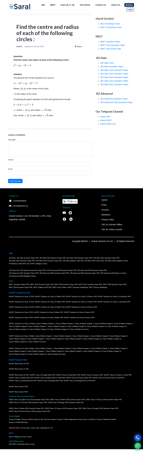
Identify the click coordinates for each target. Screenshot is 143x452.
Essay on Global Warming (18, 422)
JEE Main (12, 258)
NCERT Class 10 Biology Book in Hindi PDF (79, 381)
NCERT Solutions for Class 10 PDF (21, 307)
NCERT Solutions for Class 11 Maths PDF (50, 302)
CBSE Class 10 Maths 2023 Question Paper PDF (26, 408)
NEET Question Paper (110, 42)
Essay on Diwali (27, 419)
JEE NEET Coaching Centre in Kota (22, 444)
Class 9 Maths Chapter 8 (55, 339)
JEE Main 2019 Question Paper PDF (49, 261)
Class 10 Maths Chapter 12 (18, 329)
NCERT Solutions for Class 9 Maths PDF (48, 312)
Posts (103, 205)
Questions (105, 215)
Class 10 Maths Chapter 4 (104, 323)
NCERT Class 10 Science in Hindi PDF (117, 375)
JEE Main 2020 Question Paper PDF (22, 261)
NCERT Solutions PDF (19, 293)
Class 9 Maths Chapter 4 (100, 336)
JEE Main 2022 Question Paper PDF (79, 258)
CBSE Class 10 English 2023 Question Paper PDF (100, 408)
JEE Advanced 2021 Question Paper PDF (24, 273)
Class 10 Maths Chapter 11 (117, 326)
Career (104, 200)
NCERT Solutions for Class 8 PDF (21, 317)
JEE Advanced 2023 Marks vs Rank (113, 273)
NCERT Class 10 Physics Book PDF (79, 378)
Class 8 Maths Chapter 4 (100, 348)
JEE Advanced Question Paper (114, 99)
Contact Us (100, 5)
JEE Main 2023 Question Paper (114, 77)
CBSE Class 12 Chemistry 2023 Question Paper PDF (28, 402)
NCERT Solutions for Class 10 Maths (22, 323)
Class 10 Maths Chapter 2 (65, 323)
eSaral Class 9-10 (108, 124)
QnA (11, 433)
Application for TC (46, 428)
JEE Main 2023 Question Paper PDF (53, 258)
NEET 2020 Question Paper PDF (114, 284)
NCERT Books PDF (18, 360)
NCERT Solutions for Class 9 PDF (21, 312)
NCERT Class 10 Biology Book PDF (50, 381)
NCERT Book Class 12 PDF (19, 364)
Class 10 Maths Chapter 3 (84, 323)
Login (130, 9)
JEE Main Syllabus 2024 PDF (73, 261)
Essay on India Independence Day (69, 419)
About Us (115, 5)
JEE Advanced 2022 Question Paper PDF (92, 270)
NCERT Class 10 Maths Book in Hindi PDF (50, 378)
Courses (105, 210)
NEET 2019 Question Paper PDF (20, 287)
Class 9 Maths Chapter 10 (92, 339)
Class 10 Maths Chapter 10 (96, 326)
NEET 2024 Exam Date (110, 49)
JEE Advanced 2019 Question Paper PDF (85, 273)
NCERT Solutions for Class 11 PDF (21, 302)
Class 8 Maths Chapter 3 (81, 348)
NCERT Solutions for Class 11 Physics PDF (81, 302)
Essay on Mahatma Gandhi (106, 419)
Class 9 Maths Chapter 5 (118, 336)
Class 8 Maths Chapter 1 (44, 348)
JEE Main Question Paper (111, 66)
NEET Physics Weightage (98, 287)
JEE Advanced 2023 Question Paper (116, 102)
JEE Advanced (14, 270)
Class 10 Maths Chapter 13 (39, 329)
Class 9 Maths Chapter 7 (36, 339)
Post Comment (15, 181)
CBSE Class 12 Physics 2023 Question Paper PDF (104, 399)
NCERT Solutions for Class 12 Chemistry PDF (114, 296)
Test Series (85, 5)
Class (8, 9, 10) (68, 5)
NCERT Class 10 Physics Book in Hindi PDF (108, 378)
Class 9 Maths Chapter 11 (112, 339)
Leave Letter (34, 428)
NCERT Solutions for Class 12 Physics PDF (81, 296)
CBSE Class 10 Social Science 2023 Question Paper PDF (29, 411)
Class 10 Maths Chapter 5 (123, 323)
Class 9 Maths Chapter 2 (63, 336)
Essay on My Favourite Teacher (45, 419)
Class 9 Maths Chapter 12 (18, 342)
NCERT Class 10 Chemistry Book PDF (22, 381)
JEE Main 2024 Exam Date (94, 261)
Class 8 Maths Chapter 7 (36, 351)
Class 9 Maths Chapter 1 (44, 336)
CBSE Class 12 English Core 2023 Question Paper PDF (29, 399)
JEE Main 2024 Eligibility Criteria (116, 261)
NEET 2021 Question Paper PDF (90, 284)
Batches (129, 5)
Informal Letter (14, 428)
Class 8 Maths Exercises (57, 354)
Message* (12, 140)
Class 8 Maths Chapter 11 (112, 351)
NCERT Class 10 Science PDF (92, 375)
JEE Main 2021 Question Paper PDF (106, 258)
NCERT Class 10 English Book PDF (42, 375)
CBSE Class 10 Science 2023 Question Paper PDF (63, 408)
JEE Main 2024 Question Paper (114, 74)
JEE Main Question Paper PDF (28, 258)
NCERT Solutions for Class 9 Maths (22, 336)
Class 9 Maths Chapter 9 (73, 339)
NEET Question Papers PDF (19, 284)
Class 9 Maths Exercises (37, 342)
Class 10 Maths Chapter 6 (18, 326)
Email (10, 169)
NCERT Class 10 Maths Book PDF (21, 378)
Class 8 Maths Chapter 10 (92, 351)
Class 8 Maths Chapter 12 (18, 354)
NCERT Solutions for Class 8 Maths (22, 348)
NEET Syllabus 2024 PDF (42, 287)
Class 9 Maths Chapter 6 (18, 339)
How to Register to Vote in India (20, 437)
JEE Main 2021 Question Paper (114, 84)
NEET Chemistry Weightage (78, 287)
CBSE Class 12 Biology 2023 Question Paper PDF (66, 402)
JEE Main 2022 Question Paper (114, 81)
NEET (52, 5)
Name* (11, 160)
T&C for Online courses (111, 229)
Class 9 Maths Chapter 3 (81, 336)
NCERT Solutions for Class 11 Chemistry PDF (114, 302)
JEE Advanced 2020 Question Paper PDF (54, 273)
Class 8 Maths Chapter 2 (63, 348)
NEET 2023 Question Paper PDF (42, 284)
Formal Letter (25, 428)
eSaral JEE (105, 117)
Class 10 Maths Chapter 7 (37, 326)
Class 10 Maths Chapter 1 (45, 323)
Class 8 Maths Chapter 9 (73, 351)
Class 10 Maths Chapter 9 (76, 326)
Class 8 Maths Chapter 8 (55, 351)
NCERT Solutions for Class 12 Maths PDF (50, 296)
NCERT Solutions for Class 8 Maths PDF (48, 317)
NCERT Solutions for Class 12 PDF (21, 296)
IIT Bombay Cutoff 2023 (17, 263)
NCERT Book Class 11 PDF (19, 369)
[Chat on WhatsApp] (138, 446)
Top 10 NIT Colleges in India (37, 263)
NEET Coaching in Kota (110, 27)
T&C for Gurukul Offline (111, 224)
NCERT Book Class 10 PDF (19, 375)
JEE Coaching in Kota (110, 24)
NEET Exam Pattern (60, 287)
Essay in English (15, 419)
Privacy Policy (107, 220)
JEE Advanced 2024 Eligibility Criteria (22, 276)
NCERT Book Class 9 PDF (18, 386)
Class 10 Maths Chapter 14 (59, 329)
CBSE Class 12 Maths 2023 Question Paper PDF (67, 399)
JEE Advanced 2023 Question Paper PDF (61, 270)
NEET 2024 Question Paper (112, 45)
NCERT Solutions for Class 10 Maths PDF (50, 307)
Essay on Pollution (89, 419)
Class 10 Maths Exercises (79, 329)
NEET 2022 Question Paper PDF (66, 284)
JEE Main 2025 (107, 63)
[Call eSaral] (138, 438)
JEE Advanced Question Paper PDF (33, 270)
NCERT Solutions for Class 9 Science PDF (79, 312)
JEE (43, 5)
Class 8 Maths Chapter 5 (118, 348)
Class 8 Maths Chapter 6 (18, 351)
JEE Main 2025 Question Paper (114, 70)
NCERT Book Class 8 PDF (18, 392)
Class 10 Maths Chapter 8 (57, 326)
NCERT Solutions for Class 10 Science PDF (81, 307)
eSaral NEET (106, 120)
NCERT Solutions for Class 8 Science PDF (79, 317)
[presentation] (22, 65)
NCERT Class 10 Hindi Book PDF (68, 375)
